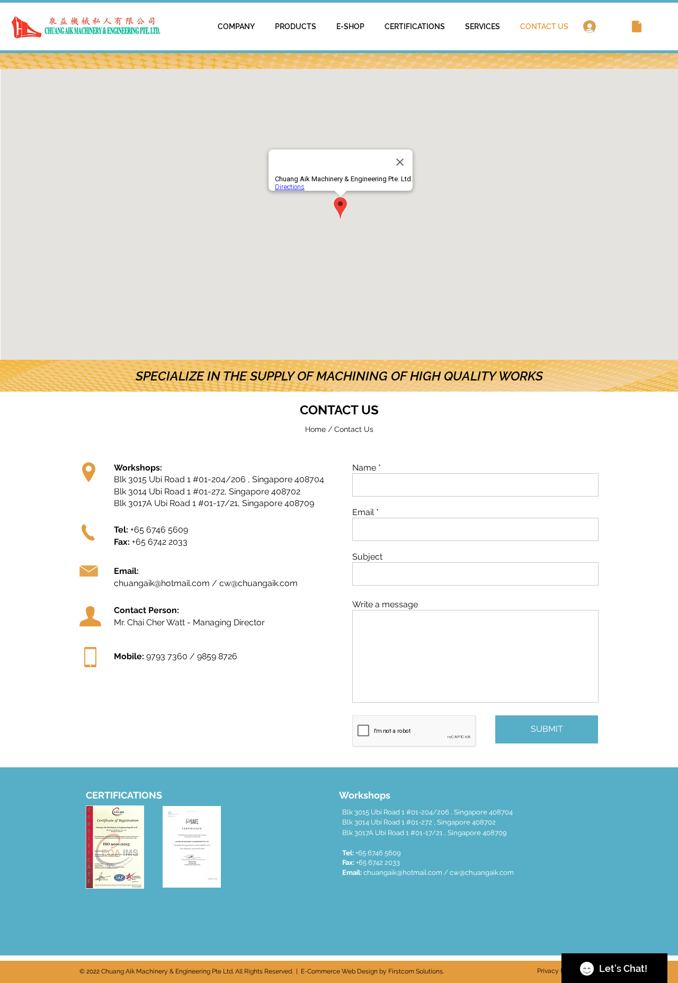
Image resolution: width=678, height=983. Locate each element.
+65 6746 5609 (159, 530)
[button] (636, 26)
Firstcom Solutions (415, 971)
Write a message (385, 604)
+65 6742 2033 (160, 542)
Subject (367, 557)
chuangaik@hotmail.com (162, 583)
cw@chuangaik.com (258, 583)
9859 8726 (217, 656)
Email (363, 512)
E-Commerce (320, 971)
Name (364, 468)
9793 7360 (167, 656)
